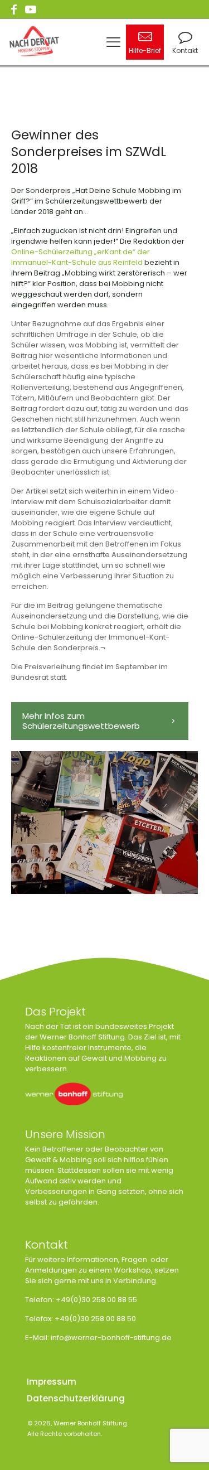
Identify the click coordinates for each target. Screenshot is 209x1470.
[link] (74, 1093)
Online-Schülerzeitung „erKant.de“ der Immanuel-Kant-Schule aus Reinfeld (80, 257)
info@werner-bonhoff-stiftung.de (111, 1337)
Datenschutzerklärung (76, 1398)
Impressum (51, 1381)
